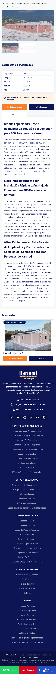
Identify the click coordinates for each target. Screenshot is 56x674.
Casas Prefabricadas (27, 479)
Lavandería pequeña (13, 353)
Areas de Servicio (27, 467)
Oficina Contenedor (27, 525)
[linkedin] (31, 417)
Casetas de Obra (27, 520)
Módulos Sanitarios (27, 534)
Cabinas (27, 600)
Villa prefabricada (27, 494)
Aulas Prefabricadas (27, 453)
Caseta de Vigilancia (27, 610)
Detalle (40, 358)
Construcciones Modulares (27, 425)
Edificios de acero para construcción (27, 435)
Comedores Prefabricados (27, 458)
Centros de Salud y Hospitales (27, 444)
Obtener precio (15, 358)
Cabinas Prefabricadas (27, 628)
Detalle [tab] (14, 114)
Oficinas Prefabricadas (27, 440)
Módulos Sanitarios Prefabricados (27, 472)
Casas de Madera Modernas (27, 529)
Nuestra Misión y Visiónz (27, 574)
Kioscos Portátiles (27, 605)
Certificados (27, 579)
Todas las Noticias (27, 588)
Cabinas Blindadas (27, 633)
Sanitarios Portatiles (27, 624)
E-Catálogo (27, 592)
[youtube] (37, 417)
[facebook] (12, 417)
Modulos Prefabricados (27, 557)
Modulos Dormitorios (27, 462)
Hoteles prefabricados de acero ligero (27, 449)
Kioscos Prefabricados (27, 619)
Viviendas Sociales (27, 498)
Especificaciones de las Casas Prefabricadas (27, 507)
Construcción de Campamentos (27, 431)
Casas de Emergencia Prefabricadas (27, 561)
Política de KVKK (27, 583)
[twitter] (18, 417)
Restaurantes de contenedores (27, 548)
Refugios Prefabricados (27, 503)
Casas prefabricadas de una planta (27, 485)
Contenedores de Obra (27, 515)
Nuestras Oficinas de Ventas (29, 409)
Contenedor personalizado (27, 543)
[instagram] (24, 417)
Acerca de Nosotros (27, 569)
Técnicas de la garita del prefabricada (27, 637)
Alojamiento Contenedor (27, 552)
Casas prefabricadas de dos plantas (27, 489)
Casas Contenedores (27, 539)
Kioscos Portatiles (27, 615)
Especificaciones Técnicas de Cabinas (27, 642)
